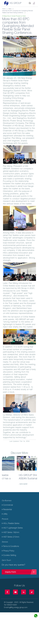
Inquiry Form (10, 572)
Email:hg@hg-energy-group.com (15, 607)
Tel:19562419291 (10, 605)
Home (4, 9)
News (9, 9)
